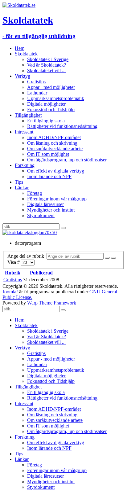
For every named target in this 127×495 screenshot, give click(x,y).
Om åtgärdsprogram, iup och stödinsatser (67, 159)
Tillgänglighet (28, 115)
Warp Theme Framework (51, 302)
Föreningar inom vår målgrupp (57, 198)
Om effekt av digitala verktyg (55, 170)
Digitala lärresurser (45, 204)
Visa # (14, 262)
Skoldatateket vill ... (46, 70)
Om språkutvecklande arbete (55, 148)
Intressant (24, 131)
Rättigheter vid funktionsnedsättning (62, 126)
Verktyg (22, 76)
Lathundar (37, 92)
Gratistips (36, 81)
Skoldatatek (26, 53)
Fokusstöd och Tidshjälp (51, 109)
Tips (19, 182)
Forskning (25, 165)
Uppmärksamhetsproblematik (55, 98)
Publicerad (41, 272)
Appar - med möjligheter (51, 87)
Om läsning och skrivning (52, 143)
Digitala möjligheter (46, 104)
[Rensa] (113, 258)
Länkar (22, 187)
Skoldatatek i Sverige (47, 59)
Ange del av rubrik (27, 256)
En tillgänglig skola (46, 120)
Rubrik (12, 272)
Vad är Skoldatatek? (46, 65)
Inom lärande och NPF (49, 176)
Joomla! (10, 291)
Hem (19, 48)
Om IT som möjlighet (48, 154)
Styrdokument (41, 215)
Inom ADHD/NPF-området (54, 137)
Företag (34, 193)
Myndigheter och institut (51, 209)
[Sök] (107, 258)
